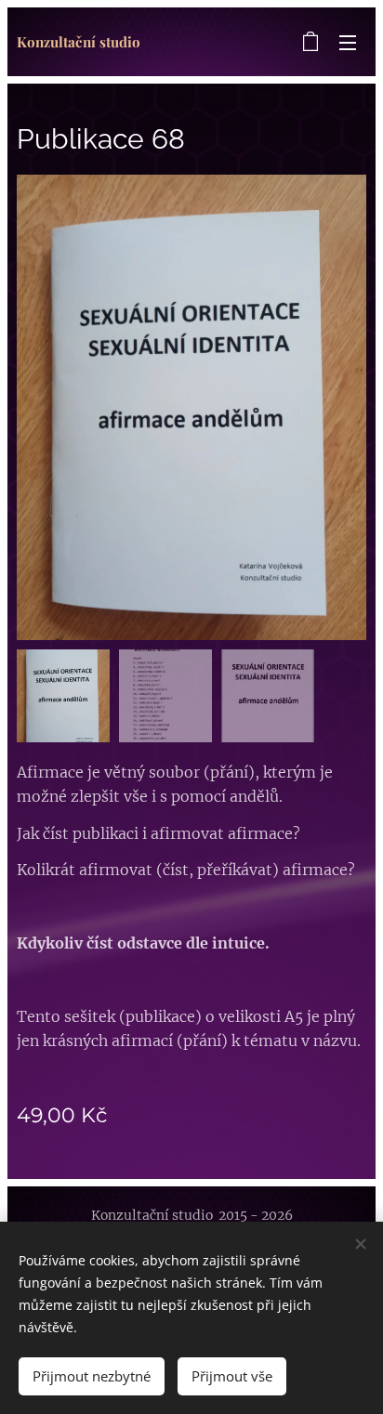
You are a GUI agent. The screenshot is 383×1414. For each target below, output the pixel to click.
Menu (347, 41)
